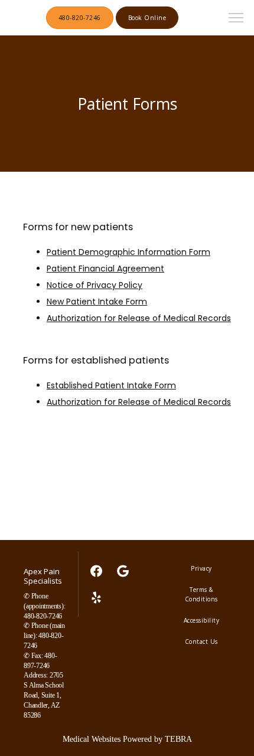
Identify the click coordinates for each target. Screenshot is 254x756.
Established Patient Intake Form (111, 385)
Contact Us (201, 641)
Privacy (201, 568)
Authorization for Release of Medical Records (139, 318)
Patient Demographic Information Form (128, 252)
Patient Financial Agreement (105, 268)
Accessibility (202, 620)
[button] (236, 19)
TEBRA (178, 739)
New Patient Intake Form (97, 301)
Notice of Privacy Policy (94, 285)
